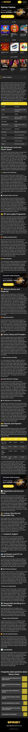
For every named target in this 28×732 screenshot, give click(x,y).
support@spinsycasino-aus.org (14, 725)
